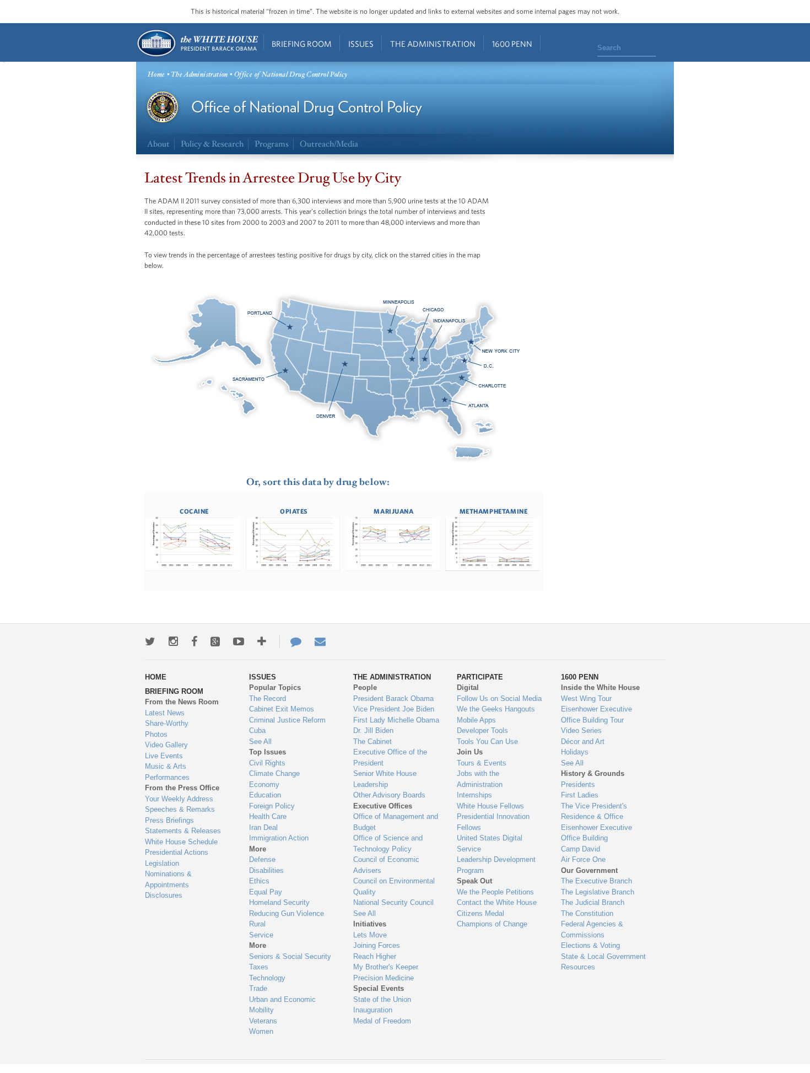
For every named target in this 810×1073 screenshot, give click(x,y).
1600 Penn (512, 43)
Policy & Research (212, 144)
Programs (272, 144)
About (158, 144)
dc (466, 359)
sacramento (285, 370)
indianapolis (422, 359)
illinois (412, 359)
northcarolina (461, 378)
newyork (466, 342)
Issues (361, 43)
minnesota (384, 331)
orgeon (290, 326)
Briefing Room (302, 43)
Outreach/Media (329, 144)
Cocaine (194, 511)
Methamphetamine (494, 511)
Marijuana (393, 511)
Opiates (294, 511)
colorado (348, 364)
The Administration (433, 43)
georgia (439, 400)
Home (197, 43)
